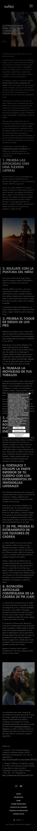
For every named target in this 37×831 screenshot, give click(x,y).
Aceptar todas (19, 428)
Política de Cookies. (14, 425)
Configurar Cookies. (14, 418)
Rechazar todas (19, 431)
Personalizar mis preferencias (19, 435)
